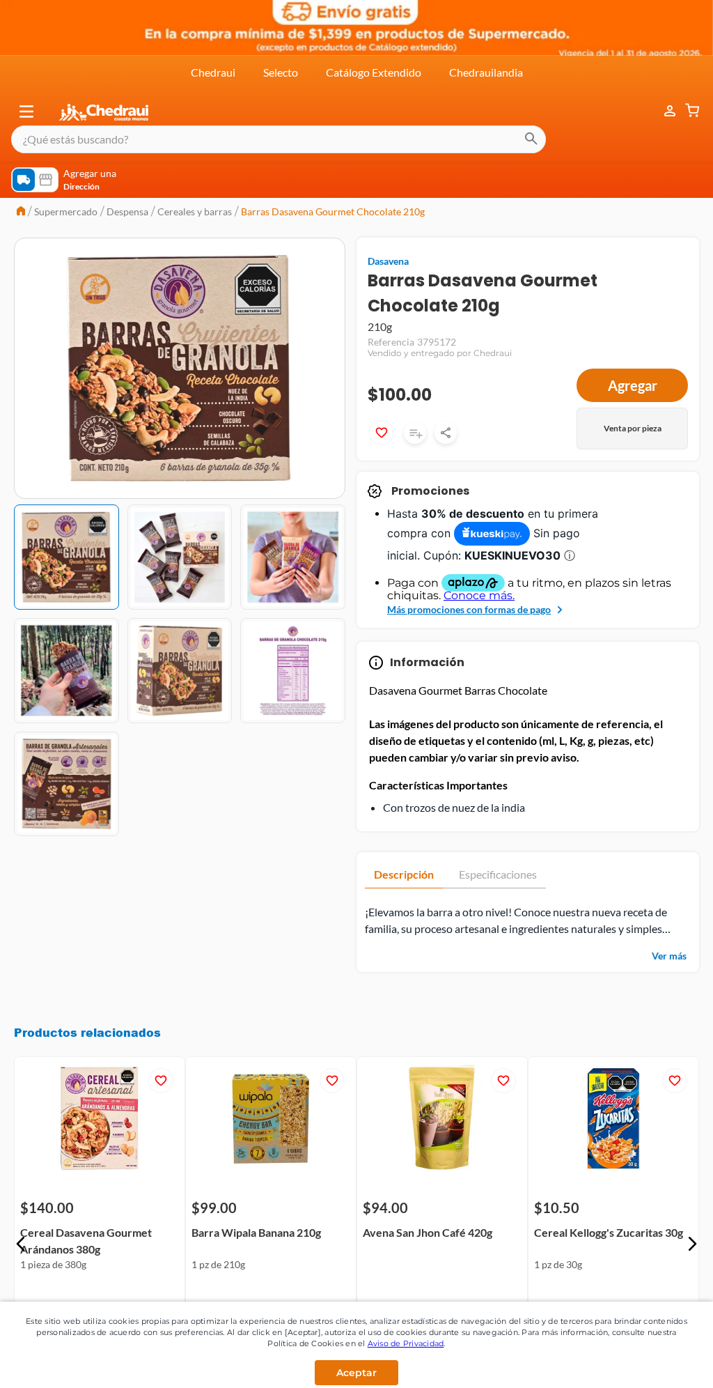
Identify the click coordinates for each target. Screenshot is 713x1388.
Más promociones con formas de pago (469, 609)
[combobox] (278, 139)
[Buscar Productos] (531, 139)
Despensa (127, 211)
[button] (26, 111)
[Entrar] (663, 111)
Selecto (280, 72)
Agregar (632, 385)
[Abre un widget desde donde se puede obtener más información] (656, 1363)
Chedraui (213, 72)
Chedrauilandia (486, 72)
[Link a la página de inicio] (21, 212)
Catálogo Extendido (373, 72)
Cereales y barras (194, 211)
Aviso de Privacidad (406, 1343)
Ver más (669, 956)
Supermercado (65, 211)
